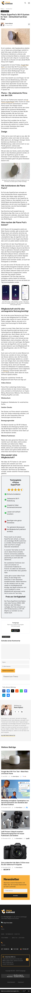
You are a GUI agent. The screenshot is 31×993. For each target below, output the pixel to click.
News (2, 934)
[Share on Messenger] (8, 695)
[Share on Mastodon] (25, 690)
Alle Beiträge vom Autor (8, 735)
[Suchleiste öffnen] (25, 3)
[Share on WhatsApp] (21, 690)
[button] (15, 991)
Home (2, 8)
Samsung (6, 370)
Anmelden (15, 895)
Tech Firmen (4, 937)
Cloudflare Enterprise (19, 976)
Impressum (21, 982)
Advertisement (11, 982)
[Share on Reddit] (16, 690)
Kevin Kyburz (9, 23)
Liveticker (21, 937)
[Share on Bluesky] (8, 690)
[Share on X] (12, 690)
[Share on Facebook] (3, 690)
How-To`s (17, 934)
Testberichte (9, 8)
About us (14, 937)
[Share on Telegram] (3, 695)
